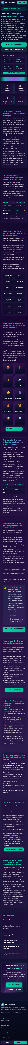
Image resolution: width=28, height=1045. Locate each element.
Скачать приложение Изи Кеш (14, 849)
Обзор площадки (5, 1020)
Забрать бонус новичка (14, 989)
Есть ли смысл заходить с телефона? (11, 947)
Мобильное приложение (7, 1027)
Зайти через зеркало (14, 984)
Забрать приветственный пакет (14, 49)
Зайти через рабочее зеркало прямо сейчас (14, 629)
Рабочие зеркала (5, 1023)
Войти (7, 1042)
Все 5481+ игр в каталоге (14, 428)
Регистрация (22, 2)
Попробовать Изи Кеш (14, 72)
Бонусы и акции (5, 1025)
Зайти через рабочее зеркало (14, 44)
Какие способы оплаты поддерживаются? (10, 941)
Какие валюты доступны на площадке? (11, 935)
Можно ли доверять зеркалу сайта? (11, 954)
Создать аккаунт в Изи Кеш (14, 689)
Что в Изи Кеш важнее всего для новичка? (13, 921)
